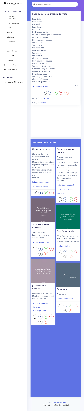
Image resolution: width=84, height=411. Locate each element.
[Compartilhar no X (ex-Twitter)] (45, 93)
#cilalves (67, 246)
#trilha (45, 86)
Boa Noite (10, 55)
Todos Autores (12, 70)
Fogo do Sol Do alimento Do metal (50, 13)
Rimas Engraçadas (13, 23)
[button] (67, 93)
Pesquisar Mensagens (15, 82)
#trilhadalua (37, 86)
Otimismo (10, 37)
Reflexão (10, 60)
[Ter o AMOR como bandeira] (43, 210)
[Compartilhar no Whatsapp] (56, 93)
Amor (8, 46)
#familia (61, 193)
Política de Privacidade (61, 405)
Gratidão (10, 32)
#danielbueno (44, 242)
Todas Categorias (13, 65)
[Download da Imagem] (40, 254)
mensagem (15, 3)
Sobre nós (46, 405)
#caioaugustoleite (39, 310)
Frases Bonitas (12, 51)
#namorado (43, 303)
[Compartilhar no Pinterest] (61, 93)
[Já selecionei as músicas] (43, 271)
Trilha (43, 102)
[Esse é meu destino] (68, 216)
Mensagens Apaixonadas (11, 17)
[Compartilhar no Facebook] (50, 93)
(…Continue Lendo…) (40, 182)
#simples (36, 307)
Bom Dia (10, 28)
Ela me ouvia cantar (41, 149)
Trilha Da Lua (43, 98)
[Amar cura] (68, 274)
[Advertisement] (55, 121)
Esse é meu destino (66, 231)
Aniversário (11, 42)
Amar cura (62, 289)
